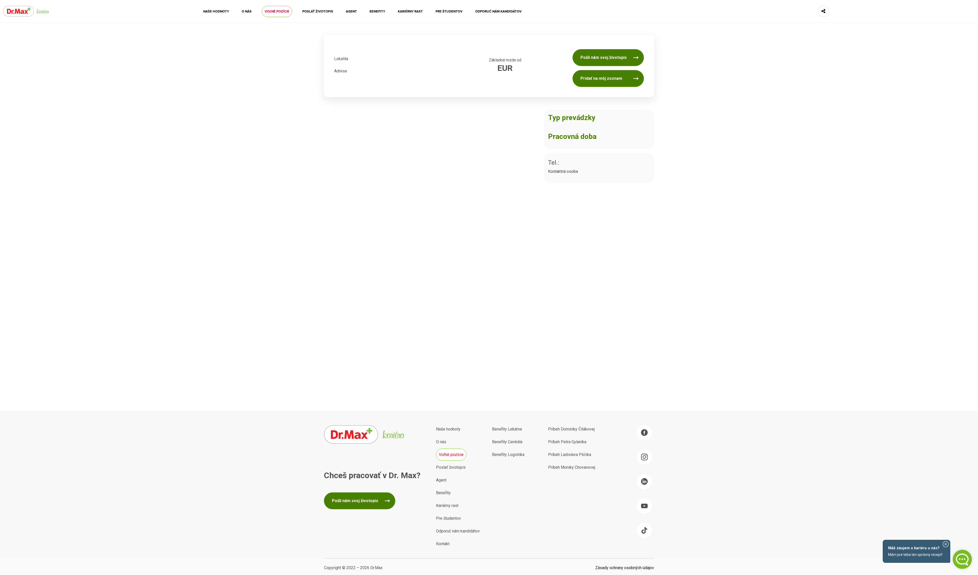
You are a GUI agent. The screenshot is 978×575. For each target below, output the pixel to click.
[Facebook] (644, 432)
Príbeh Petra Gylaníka (567, 441)
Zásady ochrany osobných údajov (624, 567)
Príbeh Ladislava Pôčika (569, 454)
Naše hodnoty (216, 11)
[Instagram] (644, 457)
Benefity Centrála (507, 441)
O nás (247, 11)
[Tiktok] (644, 530)
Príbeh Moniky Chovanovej (571, 467)
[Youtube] (644, 506)
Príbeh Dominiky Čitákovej (571, 429)
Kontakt (443, 543)
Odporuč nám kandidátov (498, 11)
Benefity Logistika (508, 454)
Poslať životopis (317, 11)
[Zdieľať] (823, 11)
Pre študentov (449, 11)
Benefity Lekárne (507, 429)
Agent (351, 11)
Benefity (377, 11)
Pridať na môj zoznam (601, 78)
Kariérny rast (410, 11)
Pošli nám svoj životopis (603, 57)
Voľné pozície (277, 11)
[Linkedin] (644, 481)
